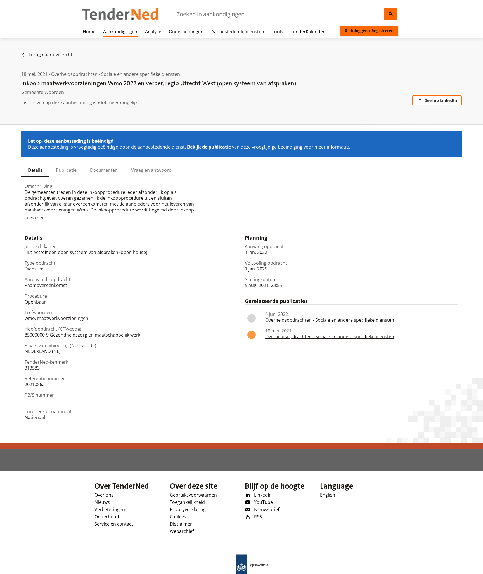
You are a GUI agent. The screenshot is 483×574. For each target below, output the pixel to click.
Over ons (103, 495)
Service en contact (113, 524)
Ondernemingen (186, 32)
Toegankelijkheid (187, 502)
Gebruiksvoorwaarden (193, 495)
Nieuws (102, 502)
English (327, 495)
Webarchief (182, 531)
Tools (277, 32)
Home (89, 32)
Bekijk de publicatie (209, 147)
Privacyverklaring (188, 509)
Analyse (153, 32)
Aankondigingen (120, 32)
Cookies (178, 517)
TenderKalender (308, 32)
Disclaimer (181, 524)
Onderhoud (106, 517)
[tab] (35, 170)
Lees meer (35, 218)
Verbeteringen (109, 509)
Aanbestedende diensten (237, 32)
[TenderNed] (120, 19)
